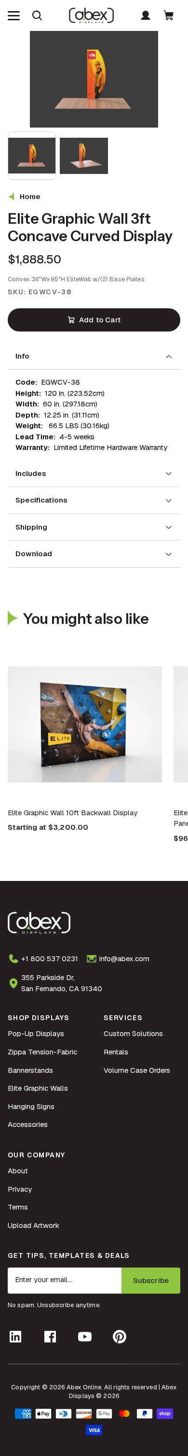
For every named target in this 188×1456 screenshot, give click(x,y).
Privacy (20, 1189)
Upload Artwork (33, 1225)
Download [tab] (33, 553)
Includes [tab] (30, 473)
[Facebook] (50, 1336)
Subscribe (151, 1280)
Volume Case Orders (137, 1070)
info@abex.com (124, 958)
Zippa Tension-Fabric (42, 1051)
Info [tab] (22, 355)
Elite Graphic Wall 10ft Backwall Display (72, 812)
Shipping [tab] (31, 527)
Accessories (28, 1124)
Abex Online (84, 1387)
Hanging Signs (31, 1106)
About (18, 1170)
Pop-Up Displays (36, 1033)
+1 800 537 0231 (49, 958)
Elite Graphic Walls (38, 1088)
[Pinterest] (119, 1336)
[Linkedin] (15, 1336)
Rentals (116, 1051)
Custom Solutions (133, 1033)
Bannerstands (30, 1070)
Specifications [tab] (41, 500)
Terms (18, 1206)
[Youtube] (85, 1336)
